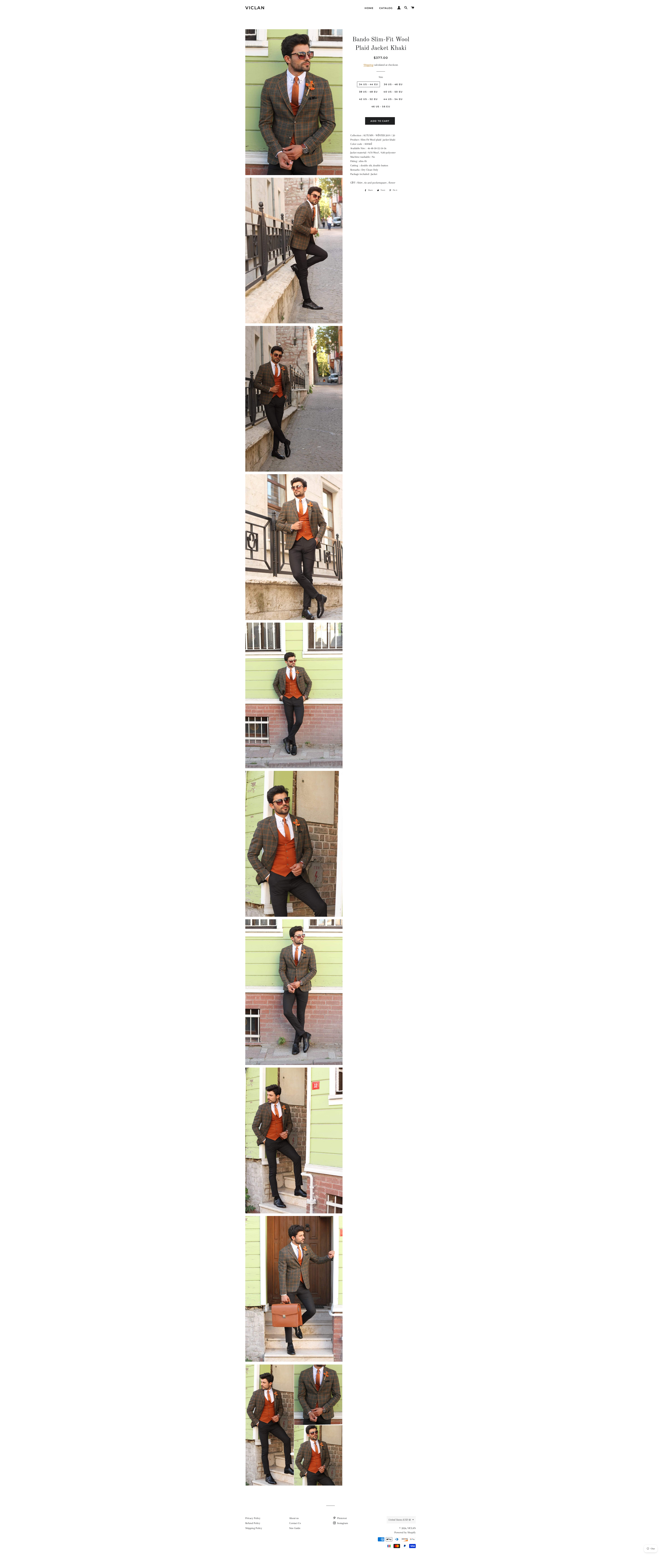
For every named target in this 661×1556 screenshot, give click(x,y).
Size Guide (294, 1528)
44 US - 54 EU (393, 99)
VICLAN (255, 7)
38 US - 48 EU (368, 91)
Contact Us (295, 1523)
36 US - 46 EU (393, 84)
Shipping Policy (253, 1528)
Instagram (342, 1523)
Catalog (386, 8)
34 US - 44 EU (368, 84)
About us (294, 1518)
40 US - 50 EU (393, 91)
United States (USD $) (400, 1519)
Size (381, 77)
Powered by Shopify (405, 1532)
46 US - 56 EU (380, 106)
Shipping (368, 64)
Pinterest (342, 1518)
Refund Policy (252, 1523)
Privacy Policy (252, 1518)
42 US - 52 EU (368, 99)
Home (369, 8)
